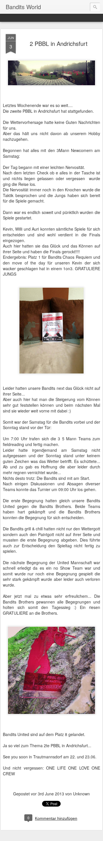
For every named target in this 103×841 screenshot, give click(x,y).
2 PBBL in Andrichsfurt (59, 43)
